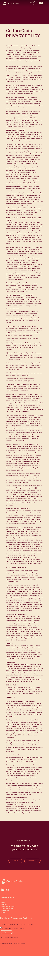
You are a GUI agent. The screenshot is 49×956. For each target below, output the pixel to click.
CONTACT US (15, 860)
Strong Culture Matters (8, 906)
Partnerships (5, 910)
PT (30, 2)
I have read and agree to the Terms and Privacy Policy (13, 928)
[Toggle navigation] (41, 3)
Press (3, 912)
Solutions (4, 904)
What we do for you (7, 908)
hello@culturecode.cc (7, 897)
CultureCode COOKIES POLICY (20, 943)
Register (6, 932)
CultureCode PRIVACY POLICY (6, 943)
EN (33, 3)
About (3, 902)
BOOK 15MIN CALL (32, 860)
